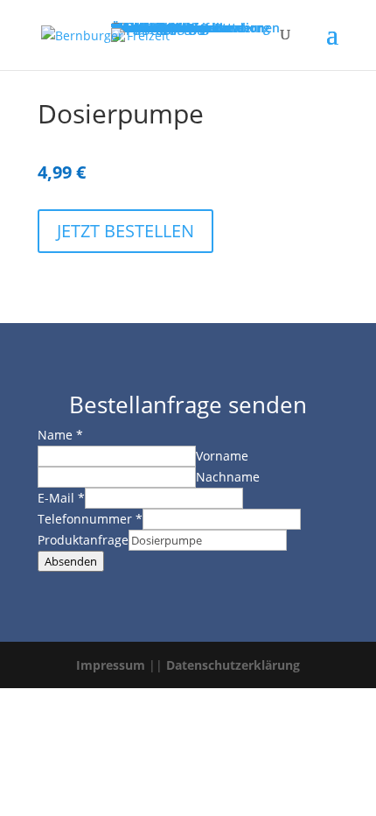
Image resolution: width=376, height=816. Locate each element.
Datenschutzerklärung (233, 665)
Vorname (222, 455)
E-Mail (61, 497)
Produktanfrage (83, 539)
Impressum (110, 665)
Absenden (71, 561)
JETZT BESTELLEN (125, 231)
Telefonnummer (90, 518)
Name (60, 434)
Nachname (228, 476)
